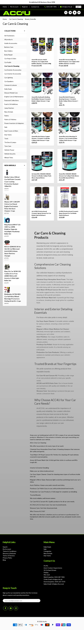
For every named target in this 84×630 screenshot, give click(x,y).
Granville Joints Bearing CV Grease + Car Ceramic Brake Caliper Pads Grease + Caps (68, 138)
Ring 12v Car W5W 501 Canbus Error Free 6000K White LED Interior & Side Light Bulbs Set (12, 275)
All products (8, 39)
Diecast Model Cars (11, 93)
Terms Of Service (9, 556)
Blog (4, 560)
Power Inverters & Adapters (14, 123)
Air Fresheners (9, 36)
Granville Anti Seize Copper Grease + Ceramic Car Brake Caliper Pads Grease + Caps (41, 138)
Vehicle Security (9, 154)
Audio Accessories (10, 43)
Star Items (8, 135)
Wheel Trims (8, 157)
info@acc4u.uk (67, 7)
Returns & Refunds (9, 553)
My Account (14, 7)
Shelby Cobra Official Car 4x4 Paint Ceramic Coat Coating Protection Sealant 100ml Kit (12, 181)
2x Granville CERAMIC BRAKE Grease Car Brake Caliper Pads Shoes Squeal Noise (41, 176)
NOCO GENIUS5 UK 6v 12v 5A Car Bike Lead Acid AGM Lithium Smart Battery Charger (12, 251)
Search (5, 547)
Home (5, 7)
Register (25, 7)
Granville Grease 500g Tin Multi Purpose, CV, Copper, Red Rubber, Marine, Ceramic (69, 61)
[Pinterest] (10, 608)
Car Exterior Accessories (12, 70)
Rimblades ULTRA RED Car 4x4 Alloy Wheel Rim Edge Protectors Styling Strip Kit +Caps (12, 297)
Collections (10, 31)
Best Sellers (8, 51)
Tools (6, 138)
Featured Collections (11, 100)
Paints (6, 116)
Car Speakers (8, 81)
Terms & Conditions (9, 551)
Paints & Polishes (10, 119)
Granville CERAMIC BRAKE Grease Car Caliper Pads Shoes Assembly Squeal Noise (69, 176)
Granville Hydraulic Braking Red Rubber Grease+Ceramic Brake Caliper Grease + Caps (41, 99)
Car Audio (7, 62)
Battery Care (8, 47)
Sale (5, 127)
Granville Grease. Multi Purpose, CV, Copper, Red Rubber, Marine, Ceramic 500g (41, 61)
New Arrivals (8, 112)
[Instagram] (16, 608)
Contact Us (35, 7)
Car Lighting (8, 77)
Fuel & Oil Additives (11, 104)
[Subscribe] (37, 600)
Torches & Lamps (10, 142)
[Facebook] (5, 608)
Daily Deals (8, 89)
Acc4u (45, 621)
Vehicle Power (9, 150)
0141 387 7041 (51, 7)
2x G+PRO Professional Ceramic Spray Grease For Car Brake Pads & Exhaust (41, 213)
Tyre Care (7, 146)
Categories (47, 551)
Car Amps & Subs (10, 58)
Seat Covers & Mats (11, 131)
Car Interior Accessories (12, 74)
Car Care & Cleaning (16, 19)
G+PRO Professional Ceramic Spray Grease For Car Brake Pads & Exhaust (68, 213)
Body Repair (8, 55)
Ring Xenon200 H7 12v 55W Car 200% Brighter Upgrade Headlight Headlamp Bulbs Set (12, 229)
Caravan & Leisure (10, 85)
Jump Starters (9, 108)
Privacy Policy (7, 558)
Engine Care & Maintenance (13, 97)
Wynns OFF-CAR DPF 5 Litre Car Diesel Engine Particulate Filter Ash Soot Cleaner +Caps (12, 206)
